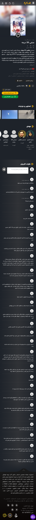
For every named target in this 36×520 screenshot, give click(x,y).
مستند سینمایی (20, 76)
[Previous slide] (33, 115)
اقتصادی (21, 491)
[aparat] (16, 505)
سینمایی (26, 484)
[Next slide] (3, 115)
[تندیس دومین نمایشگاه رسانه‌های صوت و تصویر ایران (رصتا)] (5, 515)
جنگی (9, 76)
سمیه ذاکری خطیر (26, 71)
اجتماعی (14, 76)
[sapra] (10, 515)
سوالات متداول (29, 501)
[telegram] (16, 510)
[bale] (8, 505)
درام (4, 491)
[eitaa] (12, 505)
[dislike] (26, 85)
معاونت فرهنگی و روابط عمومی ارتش (21, 73)
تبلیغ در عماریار (21, 499)
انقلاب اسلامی (29, 493)
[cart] (2, 3)
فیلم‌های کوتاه (13, 484)
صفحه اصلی (30, 499)
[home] (27, 3)
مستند (27, 76)
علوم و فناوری (16, 488)
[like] (29, 85)
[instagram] (12, 510)
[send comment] (4, 169)
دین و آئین (10, 491)
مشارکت (13, 499)
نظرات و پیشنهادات (19, 501)
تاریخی (16, 491)
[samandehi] (16, 515)
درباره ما (9, 501)
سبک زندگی (25, 488)
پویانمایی (20, 484)
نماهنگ (6, 484)
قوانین (7, 499)
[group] (26, 114)
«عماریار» (31, 475)
